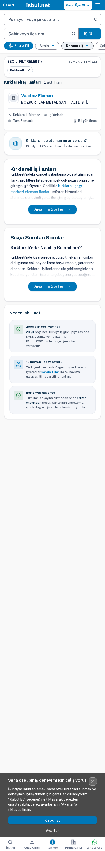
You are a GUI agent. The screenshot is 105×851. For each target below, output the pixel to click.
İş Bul (90, 34)
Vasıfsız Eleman (37, 95)
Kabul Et (52, 820)
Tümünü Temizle (83, 61)
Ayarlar (52, 830)
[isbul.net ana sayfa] (38, 5)
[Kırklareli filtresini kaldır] (28, 70)
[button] (98, 5)
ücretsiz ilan (50, 372)
